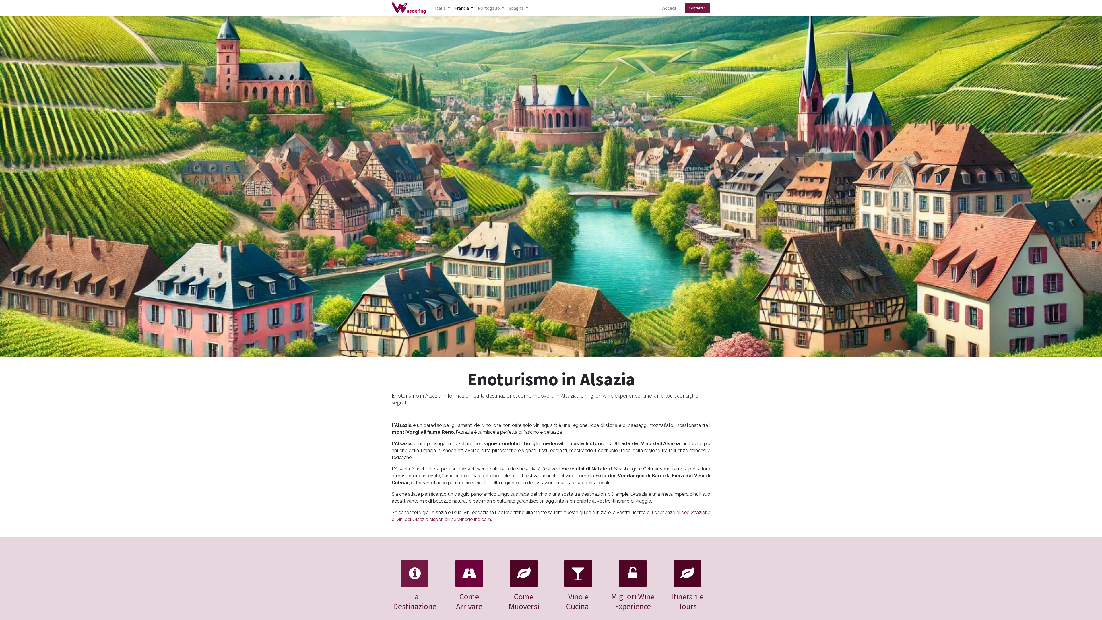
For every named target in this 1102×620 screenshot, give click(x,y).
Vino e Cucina (577, 601)
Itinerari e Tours (687, 601)
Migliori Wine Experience (633, 601)
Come (523, 596)
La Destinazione (414, 601)
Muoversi (524, 606)
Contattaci (698, 8)
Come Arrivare (469, 601)
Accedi (669, 8)
